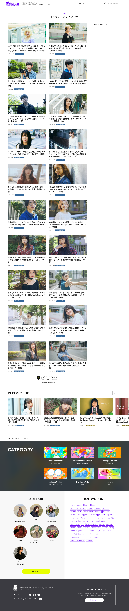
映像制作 (74, 531)
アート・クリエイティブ (78, 508)
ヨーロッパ (82, 534)
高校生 (90, 508)
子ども (89, 537)
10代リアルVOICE (91, 524)
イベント (109, 524)
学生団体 (74, 521)
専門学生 (91, 531)
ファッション (100, 518)
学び (97, 521)
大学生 (87, 505)
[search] (105, 4)
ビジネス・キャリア (77, 515)
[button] (119, 393)
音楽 (87, 515)
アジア (105, 527)
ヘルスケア (96, 537)
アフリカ (106, 511)
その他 (101, 524)
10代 (79, 511)
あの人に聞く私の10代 (77, 540)
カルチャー (82, 531)
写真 (98, 531)
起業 (103, 521)
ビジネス (86, 527)
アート (91, 518)
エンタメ (106, 508)
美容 (79, 527)
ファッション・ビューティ (79, 518)
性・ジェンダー (107, 531)
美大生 (73, 527)
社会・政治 (110, 518)
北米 (111, 527)
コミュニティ (96, 527)
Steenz (73, 511)
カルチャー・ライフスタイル (92, 511)
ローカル (89, 540)
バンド (98, 534)
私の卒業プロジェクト (77, 537)
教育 (112, 515)
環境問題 (97, 508)
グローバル (95, 505)
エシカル (82, 521)
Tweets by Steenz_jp (100, 24)
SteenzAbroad (103, 515)
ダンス (91, 534)
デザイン (90, 521)
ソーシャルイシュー (77, 505)
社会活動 (94, 515)
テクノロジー (75, 524)
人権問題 (74, 534)
